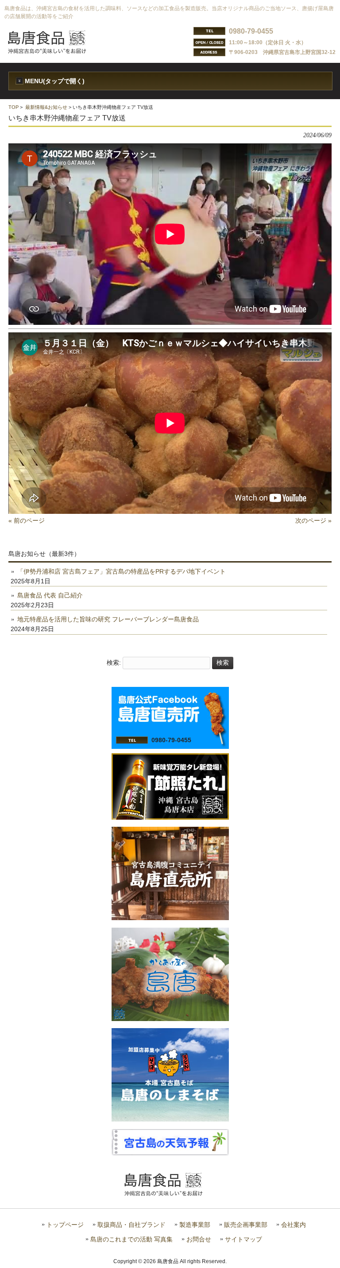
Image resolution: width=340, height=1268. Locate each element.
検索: (114, 662)
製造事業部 (194, 1225)
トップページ (65, 1225)
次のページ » (313, 520)
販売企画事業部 (245, 1225)
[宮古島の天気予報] (170, 1153)
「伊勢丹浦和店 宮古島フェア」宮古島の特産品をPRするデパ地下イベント (121, 571)
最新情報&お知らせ (46, 107)
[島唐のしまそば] (170, 1119)
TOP (13, 107)
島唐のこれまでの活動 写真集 (131, 1239)
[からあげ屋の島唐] (170, 1018)
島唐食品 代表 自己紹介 (50, 595)
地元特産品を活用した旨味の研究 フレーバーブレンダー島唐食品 (108, 619)
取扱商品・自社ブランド (131, 1225)
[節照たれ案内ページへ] (170, 817)
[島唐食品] (53, 51)
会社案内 (293, 1225)
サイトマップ (243, 1239)
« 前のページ (26, 520)
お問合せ (198, 1239)
